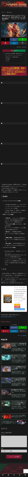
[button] (22, 43)
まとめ (7, 60)
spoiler (9, 321)
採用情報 (21, 467)
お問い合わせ (14, 471)
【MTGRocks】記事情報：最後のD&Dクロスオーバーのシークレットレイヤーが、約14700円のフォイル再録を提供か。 (14, 55)
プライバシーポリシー (20, 469)
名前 (2, 448)
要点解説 (8, 58)
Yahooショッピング (19, 309)
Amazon (17, 304)
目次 (12, 50)
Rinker (19, 302)
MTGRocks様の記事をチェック (8, 316)
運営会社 (7, 467)
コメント (4, 434)
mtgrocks (4, 321)
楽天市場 (17, 306)
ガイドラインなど (7, 469)
